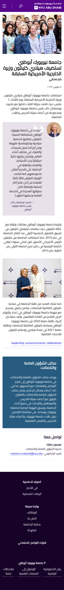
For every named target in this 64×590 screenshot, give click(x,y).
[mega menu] (5, 6)
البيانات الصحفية (32, 494)
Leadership (17, 343)
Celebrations (53, 343)
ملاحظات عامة (8, 571)
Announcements (35, 343)
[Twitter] (41, 550)
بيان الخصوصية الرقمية (52, 571)
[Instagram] (4, 550)
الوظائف (32, 512)
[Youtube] (22, 550)
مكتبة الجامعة (32, 524)
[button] (20, 6)
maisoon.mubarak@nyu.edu (26, 453)
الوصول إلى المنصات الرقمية (28, 571)
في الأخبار (32, 488)
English (31, 530)
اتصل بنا (32, 518)
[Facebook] (60, 550)
